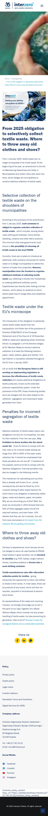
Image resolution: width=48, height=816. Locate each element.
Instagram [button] (11, 777)
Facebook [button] (11, 764)
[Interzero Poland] (19, 5)
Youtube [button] (10, 773)
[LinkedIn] (24, 640)
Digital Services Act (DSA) (13, 706)
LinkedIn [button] (11, 768)
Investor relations (10, 693)
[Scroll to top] (43, 811)
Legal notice (7, 687)
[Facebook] (17, 640)
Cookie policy (8, 681)
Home (7, 79)
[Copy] (30, 640)
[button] (42, 6)
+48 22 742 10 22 (14, 743)
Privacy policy (8, 675)
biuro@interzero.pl (17, 747)
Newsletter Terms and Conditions (17, 699)
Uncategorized (16, 79)
